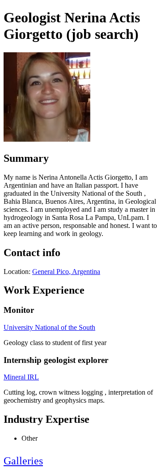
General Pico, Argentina (66, 271)
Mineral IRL (21, 377)
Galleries (23, 461)
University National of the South (49, 327)
